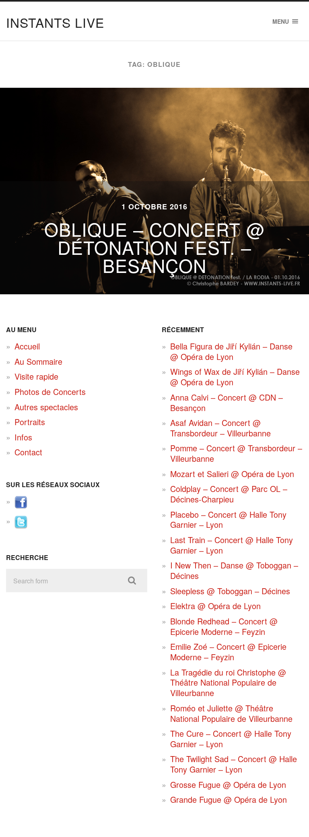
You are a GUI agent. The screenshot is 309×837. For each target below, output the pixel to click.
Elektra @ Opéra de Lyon (215, 606)
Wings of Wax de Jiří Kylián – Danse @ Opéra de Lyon (235, 377)
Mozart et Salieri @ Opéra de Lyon (232, 473)
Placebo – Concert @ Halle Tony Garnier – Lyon (228, 519)
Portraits (29, 422)
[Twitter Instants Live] (20, 525)
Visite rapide (36, 376)
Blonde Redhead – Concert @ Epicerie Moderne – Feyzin (224, 626)
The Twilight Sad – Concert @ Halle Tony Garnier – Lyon (233, 764)
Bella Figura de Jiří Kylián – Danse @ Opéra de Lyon (231, 351)
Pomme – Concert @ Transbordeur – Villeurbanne (236, 453)
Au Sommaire (38, 361)
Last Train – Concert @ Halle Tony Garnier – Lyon (231, 545)
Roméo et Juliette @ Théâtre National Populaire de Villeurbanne (231, 713)
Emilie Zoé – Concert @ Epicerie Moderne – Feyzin (228, 652)
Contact (28, 452)
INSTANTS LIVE (55, 22)
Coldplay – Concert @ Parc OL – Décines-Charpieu (228, 494)
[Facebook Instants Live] (20, 505)
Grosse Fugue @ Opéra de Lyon (228, 784)
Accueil (27, 346)
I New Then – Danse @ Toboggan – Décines (234, 570)
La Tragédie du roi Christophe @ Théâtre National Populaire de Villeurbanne (228, 682)
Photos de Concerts (50, 391)
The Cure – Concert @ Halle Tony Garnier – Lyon (230, 738)
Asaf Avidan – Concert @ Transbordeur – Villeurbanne (220, 428)
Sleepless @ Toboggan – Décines (230, 591)
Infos (23, 437)
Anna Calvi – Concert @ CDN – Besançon (226, 402)
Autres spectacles (46, 407)
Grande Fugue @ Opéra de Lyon (228, 799)
